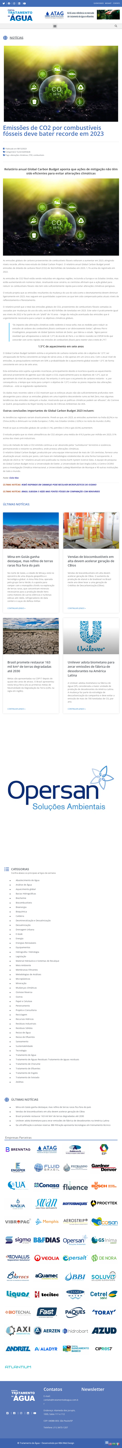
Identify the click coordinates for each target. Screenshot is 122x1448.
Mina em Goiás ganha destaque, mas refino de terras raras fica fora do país (30, 561)
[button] (43, 15)
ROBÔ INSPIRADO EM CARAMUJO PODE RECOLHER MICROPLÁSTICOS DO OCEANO (59, 484)
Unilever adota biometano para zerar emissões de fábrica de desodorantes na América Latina (91, 668)
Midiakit (108, 3)
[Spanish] (118, 1443)
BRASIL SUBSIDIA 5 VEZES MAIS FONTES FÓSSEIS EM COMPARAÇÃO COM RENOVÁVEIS (61, 491)
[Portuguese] (114, 1443)
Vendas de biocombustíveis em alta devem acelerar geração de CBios (91, 561)
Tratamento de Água (30, 1443)
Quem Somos (99, 3)
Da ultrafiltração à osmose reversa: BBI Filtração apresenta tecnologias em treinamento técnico (63, 1125)
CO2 (30, 155)
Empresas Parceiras (18, 1138)
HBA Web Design (66, 1443)
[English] (110, 1443)
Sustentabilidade (23, 152)
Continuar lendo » (16, 608)
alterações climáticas (19, 155)
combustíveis (38, 155)
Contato (116, 3)
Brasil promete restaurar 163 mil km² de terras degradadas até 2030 (29, 666)
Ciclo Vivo (14, 477)
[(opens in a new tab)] (81, 14)
